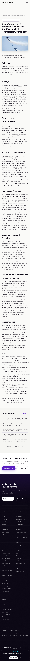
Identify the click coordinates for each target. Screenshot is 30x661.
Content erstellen (5, 532)
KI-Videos (18, 514)
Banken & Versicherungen (8, 555)
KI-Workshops (19, 560)
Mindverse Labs (5, 619)
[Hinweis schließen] (20, 658)
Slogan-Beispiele (13, 635)
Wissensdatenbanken (7, 527)
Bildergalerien (5, 638)
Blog (17, 553)
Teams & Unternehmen (7, 575)
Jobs (3, 601)
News (11, 14)
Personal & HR (5, 583)
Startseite (5, 14)
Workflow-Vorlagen (6, 632)
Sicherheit (4, 607)
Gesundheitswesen (6, 567)
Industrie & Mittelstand (7, 570)
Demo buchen (22, 468)
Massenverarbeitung (21, 532)
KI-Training (19, 534)
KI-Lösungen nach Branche (18, 632)
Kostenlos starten (8, 468)
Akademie (18, 558)
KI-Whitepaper (19, 545)
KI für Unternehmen (6, 553)
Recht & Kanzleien (6, 560)
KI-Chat (3, 516)
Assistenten (4, 521)
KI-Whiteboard (19, 521)
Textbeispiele (4, 635)
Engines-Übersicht (20, 563)
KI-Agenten (4, 519)
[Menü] (26, 2)
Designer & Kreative (6, 588)
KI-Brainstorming (20, 539)
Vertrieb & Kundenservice (7, 580)
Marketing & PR (5, 578)
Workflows (4, 524)
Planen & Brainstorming (21, 537)
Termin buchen (5, 612)
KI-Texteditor (19, 516)
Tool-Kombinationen (14, 630)
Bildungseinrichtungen (7, 573)
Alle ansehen (23, 413)
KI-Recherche (19, 524)
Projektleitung (5, 586)
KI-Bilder (4, 534)
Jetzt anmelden (13, 657)
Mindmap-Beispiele (23, 635)
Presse (3, 604)
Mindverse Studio (6, 514)
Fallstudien (18, 566)
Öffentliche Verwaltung (7, 558)
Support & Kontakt (20, 571)
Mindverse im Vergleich (7, 609)
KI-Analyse (18, 529)
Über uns (4, 599)
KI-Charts (18, 542)
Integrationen (5, 529)
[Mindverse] (7, 2)
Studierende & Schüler (7, 591)
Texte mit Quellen (20, 527)
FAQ (17, 568)
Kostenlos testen (7, 499)
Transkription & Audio (21, 519)
